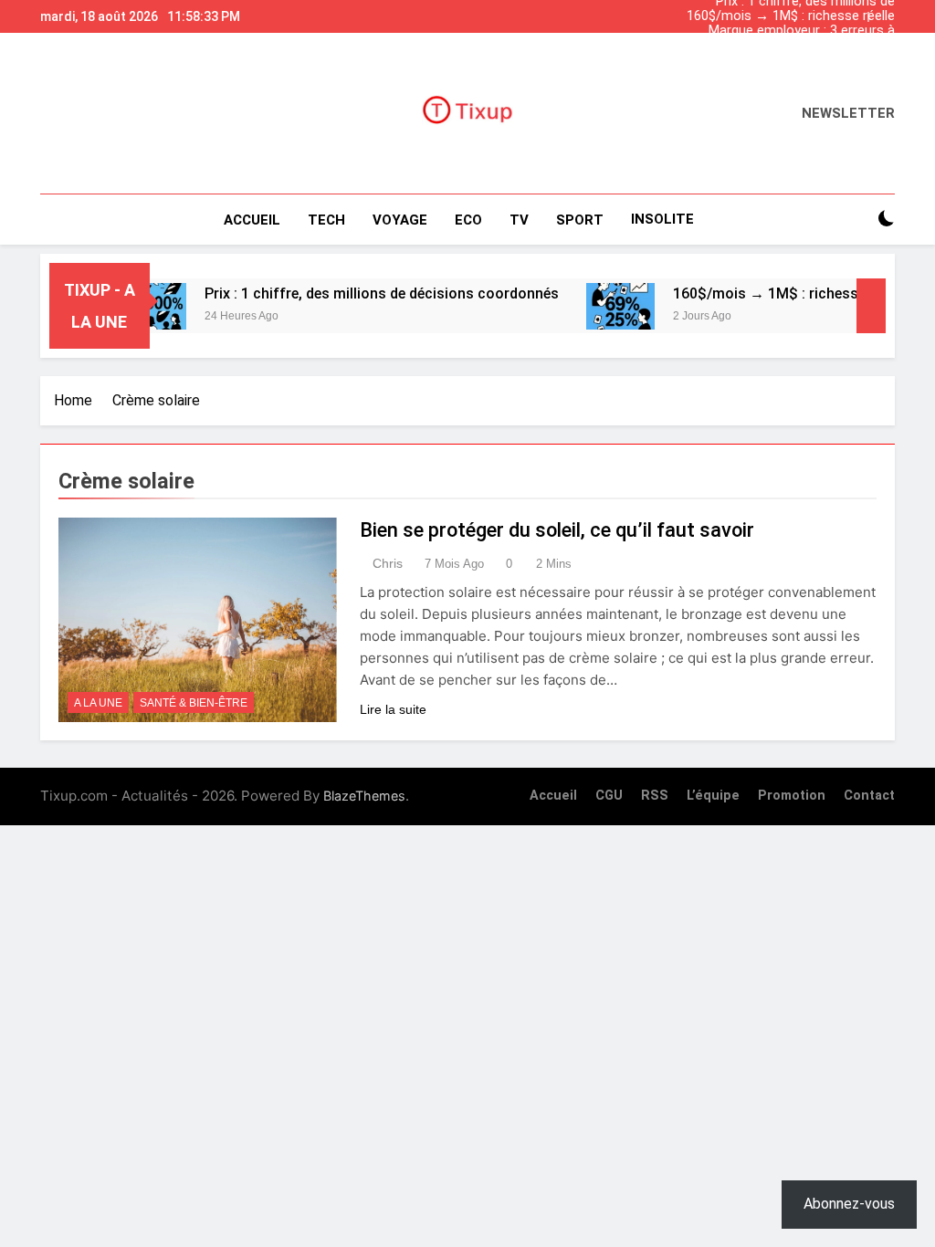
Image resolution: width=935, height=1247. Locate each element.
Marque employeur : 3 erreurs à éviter (802, 31)
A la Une (98, 703)
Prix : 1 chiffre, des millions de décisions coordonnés (805, 60)
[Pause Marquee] (871, 305)
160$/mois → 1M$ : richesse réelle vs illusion (791, 16)
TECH (326, 220)
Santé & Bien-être (193, 703)
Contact (869, 795)
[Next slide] (886, 12)
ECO (468, 220)
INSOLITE (662, 219)
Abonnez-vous (849, 1203)
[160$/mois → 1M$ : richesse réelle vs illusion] (601, 306)
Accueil (252, 220)
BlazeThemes (364, 795)
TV (519, 220)
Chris (388, 563)
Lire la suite (393, 709)
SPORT (580, 220)
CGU (609, 795)
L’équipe (713, 795)
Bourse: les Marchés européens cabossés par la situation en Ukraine (800, 45)
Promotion (791, 795)
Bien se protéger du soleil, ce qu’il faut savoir (557, 530)
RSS (654, 795)
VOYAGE (400, 220)
